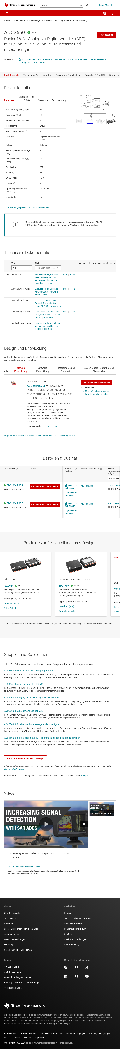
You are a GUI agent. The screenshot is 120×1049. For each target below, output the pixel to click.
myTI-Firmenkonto (12, 972)
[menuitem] (105, 13)
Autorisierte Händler (13, 988)
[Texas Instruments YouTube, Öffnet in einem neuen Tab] (87, 977)
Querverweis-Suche (73, 923)
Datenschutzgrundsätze (51, 1033)
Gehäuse (68, 934)
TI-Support (85, 775)
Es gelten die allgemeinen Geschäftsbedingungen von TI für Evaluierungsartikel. (40, 436)
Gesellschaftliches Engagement (18, 950)
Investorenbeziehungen (14, 939)
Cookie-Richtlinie (28, 1033)
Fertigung (8, 944)
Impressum (40, 1037)
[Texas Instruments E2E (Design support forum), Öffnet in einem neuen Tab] (76, 977)
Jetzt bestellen (106, 35)
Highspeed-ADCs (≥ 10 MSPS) (73, 20)
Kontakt (67, 913)
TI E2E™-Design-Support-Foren (78, 918)
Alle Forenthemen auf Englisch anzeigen (25, 758)
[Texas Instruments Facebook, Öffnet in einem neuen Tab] (76, 968)
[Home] (19, 5)
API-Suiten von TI (12, 967)
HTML (43, 62)
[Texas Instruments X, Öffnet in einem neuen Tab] (87, 968)
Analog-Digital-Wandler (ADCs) (43, 20)
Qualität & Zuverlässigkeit (75, 939)
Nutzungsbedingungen (14, 769)
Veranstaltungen (11, 934)
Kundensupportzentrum (75, 929)
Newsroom (9, 923)
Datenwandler (19, 20)
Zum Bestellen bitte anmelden (96, 383)
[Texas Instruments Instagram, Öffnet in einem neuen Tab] (66, 968)
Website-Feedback (23, 1037)
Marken (7, 1037)
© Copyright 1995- (14, 1043)
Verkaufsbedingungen (75, 1033)
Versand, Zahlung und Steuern (17, 977)
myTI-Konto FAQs (72, 944)
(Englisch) (26, 62)
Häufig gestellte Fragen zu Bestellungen (22, 982)
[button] (7, 13)
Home (7, 20)
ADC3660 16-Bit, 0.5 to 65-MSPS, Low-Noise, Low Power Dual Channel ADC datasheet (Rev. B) (64, 59)
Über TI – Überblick (12, 913)
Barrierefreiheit (11, 1033)
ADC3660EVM (36, 385)
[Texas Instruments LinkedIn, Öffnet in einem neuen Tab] (66, 977)
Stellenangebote (11, 918)
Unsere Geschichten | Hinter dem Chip (21, 929)
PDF (35, 62)
